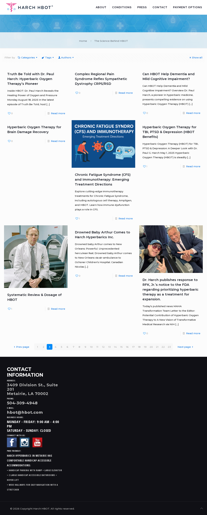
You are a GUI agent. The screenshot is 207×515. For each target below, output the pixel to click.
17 (133, 346)
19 (145, 346)
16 (127, 346)
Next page (184, 346)
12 (103, 346)
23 (169, 346)
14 (115, 346)
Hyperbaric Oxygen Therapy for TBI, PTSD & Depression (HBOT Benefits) (169, 132)
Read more (58, 113)
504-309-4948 (22, 403)
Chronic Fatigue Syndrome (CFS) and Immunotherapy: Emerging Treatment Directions (103, 179)
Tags (48, 57)
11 (97, 346)
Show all (197, 57)
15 (121, 346)
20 (151, 346)
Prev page (22, 346)
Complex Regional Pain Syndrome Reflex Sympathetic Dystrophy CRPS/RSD (101, 79)
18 (139, 346)
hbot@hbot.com (25, 412)
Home (83, 40)
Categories (28, 57)
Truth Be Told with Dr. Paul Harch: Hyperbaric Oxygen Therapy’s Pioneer (30, 79)
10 (91, 346)
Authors (66, 57)
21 (157, 346)
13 (109, 346)
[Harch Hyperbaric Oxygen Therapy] (29, 7)
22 (163, 346)
